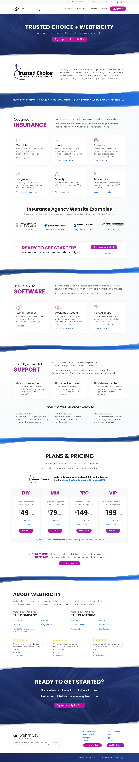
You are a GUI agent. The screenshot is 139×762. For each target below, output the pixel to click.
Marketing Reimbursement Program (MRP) (84, 480)
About (104, 9)
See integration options (26, 192)
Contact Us (46, 620)
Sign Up (117, 8)
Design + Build (89, 99)
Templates (81, 9)
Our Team (17, 620)
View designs (21, 158)
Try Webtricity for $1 (68, 705)
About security (61, 192)
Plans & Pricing (88, 735)
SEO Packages (105, 629)
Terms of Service (103, 758)
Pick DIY (25, 530)
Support (110, 738)
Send (114, 745)
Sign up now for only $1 (68, 39)
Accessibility (76, 629)
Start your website (103, 247)
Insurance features (79, 625)
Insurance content (63, 160)
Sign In (121, 2)
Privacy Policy (90, 758)
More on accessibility (103, 192)
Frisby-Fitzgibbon (112, 229)
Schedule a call (68, 563)
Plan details (25, 520)
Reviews (16, 625)
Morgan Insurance (54, 229)
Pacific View (25, 229)
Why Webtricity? (48, 625)
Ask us (92, 745)
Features (68, 9)
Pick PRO (83, 530)
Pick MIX (54, 530)
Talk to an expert (102, 253)
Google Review (18, 655)
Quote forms (99, 160)
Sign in (109, 735)
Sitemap (81, 758)
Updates (110, 741)
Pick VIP (112, 530)
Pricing (94, 9)
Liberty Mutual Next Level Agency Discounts (23, 630)
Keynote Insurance (83, 229)
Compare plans (25, 524)
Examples (86, 738)
